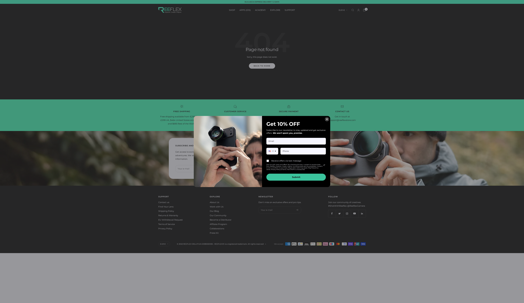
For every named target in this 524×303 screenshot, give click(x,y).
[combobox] (272, 151)
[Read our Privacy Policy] (324, 165)
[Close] (327, 119)
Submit (296, 177)
